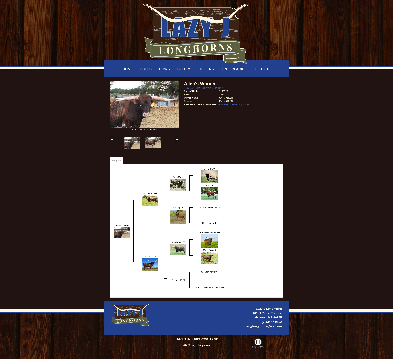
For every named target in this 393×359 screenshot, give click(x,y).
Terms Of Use (201, 338)
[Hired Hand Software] (258, 343)
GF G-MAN (210, 168)
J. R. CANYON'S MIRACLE (210, 287)
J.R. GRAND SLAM (210, 232)
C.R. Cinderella (209, 223)
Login (215, 338)
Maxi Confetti (209, 250)
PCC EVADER (191, 88)
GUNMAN (178, 177)
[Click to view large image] (144, 104)
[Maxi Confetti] (209, 258)
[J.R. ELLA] (178, 216)
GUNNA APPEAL (210, 272)
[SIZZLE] (209, 193)
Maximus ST (178, 242)
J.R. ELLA (178, 208)
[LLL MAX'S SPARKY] (150, 264)
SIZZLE (210, 185)
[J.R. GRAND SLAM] (209, 240)
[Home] (196, 32)
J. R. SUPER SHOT (210, 207)
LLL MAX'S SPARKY (212, 88)
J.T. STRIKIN (178, 279)
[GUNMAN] (178, 184)
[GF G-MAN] (209, 176)
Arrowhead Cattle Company (232, 104)
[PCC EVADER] (150, 200)
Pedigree (116, 160)
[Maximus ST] (178, 249)
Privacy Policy (182, 338)
